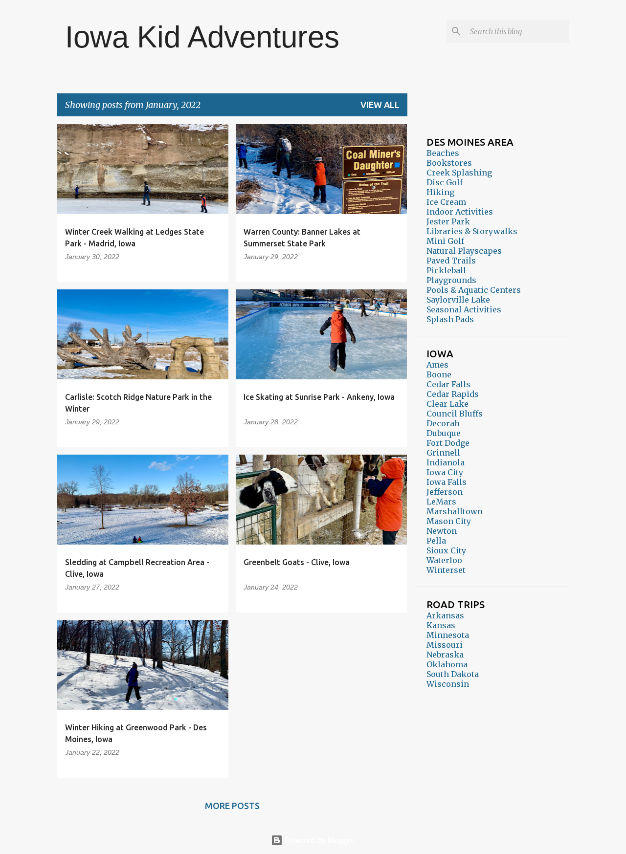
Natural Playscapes (464, 251)
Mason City (448, 521)
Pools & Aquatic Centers (473, 290)
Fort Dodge (448, 443)
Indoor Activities (459, 212)
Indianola (445, 462)
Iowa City (444, 472)
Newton (441, 531)
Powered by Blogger (319, 840)
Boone (438, 374)
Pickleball (446, 270)
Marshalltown (454, 511)
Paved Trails (451, 260)
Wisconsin (447, 684)
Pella (436, 541)
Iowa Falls (446, 482)
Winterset (446, 570)
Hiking (440, 192)
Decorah (443, 423)
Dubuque (443, 433)
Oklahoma (447, 664)
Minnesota (447, 635)
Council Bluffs (454, 413)
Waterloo (444, 560)
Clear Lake (447, 404)
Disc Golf (444, 182)
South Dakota (452, 674)
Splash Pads (450, 319)
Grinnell (443, 453)
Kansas (440, 625)
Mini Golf (445, 241)
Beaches (442, 153)
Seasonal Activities (463, 309)
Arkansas (445, 615)
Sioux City (446, 550)
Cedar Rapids (452, 394)
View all (380, 104)
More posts (232, 805)
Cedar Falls (448, 384)
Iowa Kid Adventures (202, 37)
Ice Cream (446, 202)
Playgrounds (451, 280)
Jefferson (444, 492)
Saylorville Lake (458, 300)
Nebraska (445, 654)
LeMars (441, 501)
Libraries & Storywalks (471, 231)
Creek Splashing (459, 172)
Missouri (444, 645)
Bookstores (449, 163)
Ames (437, 365)
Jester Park (448, 221)
